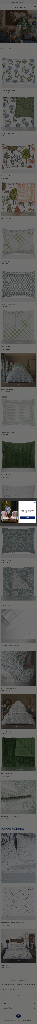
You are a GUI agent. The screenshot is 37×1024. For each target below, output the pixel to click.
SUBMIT (27, 517)
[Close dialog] (35, 502)
